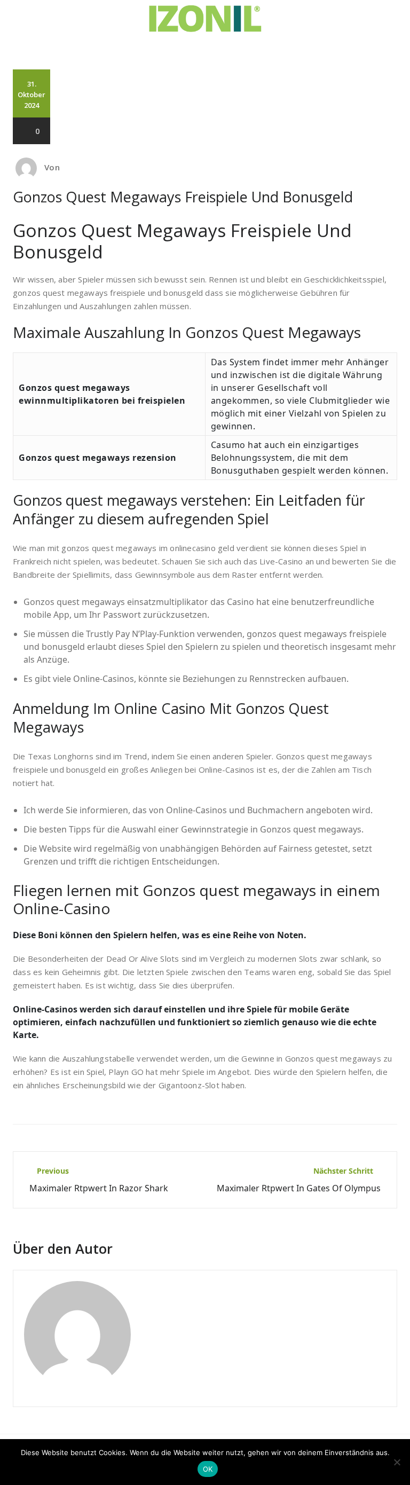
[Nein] (396, 1462)
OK (208, 1469)
